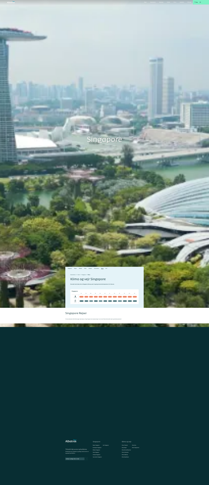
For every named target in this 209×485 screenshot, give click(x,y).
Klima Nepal (124, 447)
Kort (106, 268)
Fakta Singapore (96, 452)
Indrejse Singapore (96, 454)
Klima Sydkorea (125, 454)
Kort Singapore (106, 445)
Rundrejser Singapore (97, 447)
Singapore (70, 268)
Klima (102, 268)
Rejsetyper (161, 2)
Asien (79, 274)
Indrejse (90, 268)
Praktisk (168, 2)
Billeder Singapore (96, 450)
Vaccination (96, 268)
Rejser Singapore (96, 445)
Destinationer (153, 2)
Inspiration (182, 2)
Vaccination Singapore (97, 457)
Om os (175, 2)
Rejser (145, 2)
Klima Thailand (125, 445)
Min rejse (189, 2)
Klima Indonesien (125, 452)
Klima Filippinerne (135, 447)
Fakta (85, 268)
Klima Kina (134, 445)
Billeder (80, 268)
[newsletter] (86, 459)
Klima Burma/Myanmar (126, 450)
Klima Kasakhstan (125, 457)
